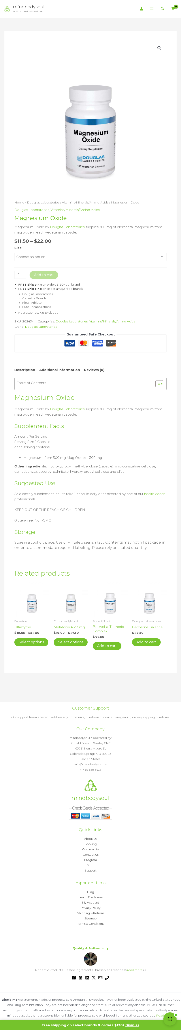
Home (19, 202)
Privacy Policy (90, 907)
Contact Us (90, 854)
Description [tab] (24, 370)
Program (90, 860)
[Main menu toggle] (152, 9)
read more (135, 970)
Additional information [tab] (59, 370)
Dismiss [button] (132, 1025)
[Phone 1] (107, 978)
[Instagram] (81, 978)
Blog (90, 892)
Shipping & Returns (90, 913)
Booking (91, 844)
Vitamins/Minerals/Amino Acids (85, 202)
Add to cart (44, 275)
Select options (31, 642)
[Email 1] (100, 978)
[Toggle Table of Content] (157, 384)
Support (90, 870)
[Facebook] (74, 978)
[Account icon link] (141, 9)
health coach (154, 494)
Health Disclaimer (90, 897)
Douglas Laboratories (43, 202)
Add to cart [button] (107, 646)
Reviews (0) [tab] (94, 370)
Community (90, 849)
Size (18, 248)
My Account (90, 902)
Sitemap (90, 918)
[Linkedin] (87, 978)
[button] (163, 9)
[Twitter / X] (94, 978)
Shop (90, 865)
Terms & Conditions (90, 923)
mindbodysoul (28, 6)
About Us (90, 838)
